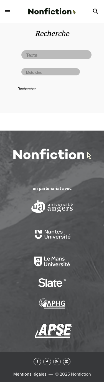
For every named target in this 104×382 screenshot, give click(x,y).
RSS (57, 361)
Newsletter (66, 361)
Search (96, 11)
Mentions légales (29, 374)
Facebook (37, 361)
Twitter (47, 361)
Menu (7, 11)
